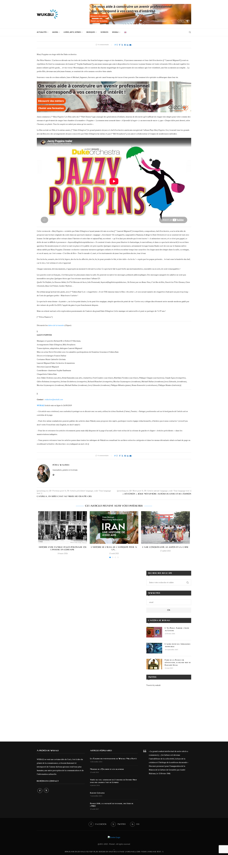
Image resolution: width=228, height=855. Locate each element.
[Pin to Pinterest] (125, 45)
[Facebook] (40, 790)
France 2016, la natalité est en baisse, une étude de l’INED (111, 805)
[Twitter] (46, 790)
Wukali (115, 32)
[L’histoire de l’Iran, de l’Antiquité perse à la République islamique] (114, 527)
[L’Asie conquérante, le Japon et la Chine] (165, 527)
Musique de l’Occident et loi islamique (107, 769)
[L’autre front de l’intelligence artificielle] (154, 648)
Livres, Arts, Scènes (72, 32)
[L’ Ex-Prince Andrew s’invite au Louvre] (154, 632)
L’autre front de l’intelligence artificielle (177, 645)
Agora (55, 32)
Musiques (90, 32)
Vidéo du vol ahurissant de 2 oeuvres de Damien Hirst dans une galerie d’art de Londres (113, 781)
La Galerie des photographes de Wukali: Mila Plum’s (113, 759)
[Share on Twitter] (122, 45)
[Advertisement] (168, 712)
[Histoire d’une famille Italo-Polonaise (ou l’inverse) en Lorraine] (62, 527)
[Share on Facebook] (119, 45)
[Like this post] (117, 45)
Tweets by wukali (153, 685)
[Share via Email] (130, 45)
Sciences (104, 32)
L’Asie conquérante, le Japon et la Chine (165, 547)
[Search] (190, 32)
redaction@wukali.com (54, 399)
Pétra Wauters (61, 465)
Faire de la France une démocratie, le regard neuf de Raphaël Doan (178, 662)
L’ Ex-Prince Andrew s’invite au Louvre (177, 629)
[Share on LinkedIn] (127, 45)
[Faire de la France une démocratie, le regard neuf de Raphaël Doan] (154, 664)
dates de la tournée (56, 325)
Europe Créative (97, 793)
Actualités (42, 32)
